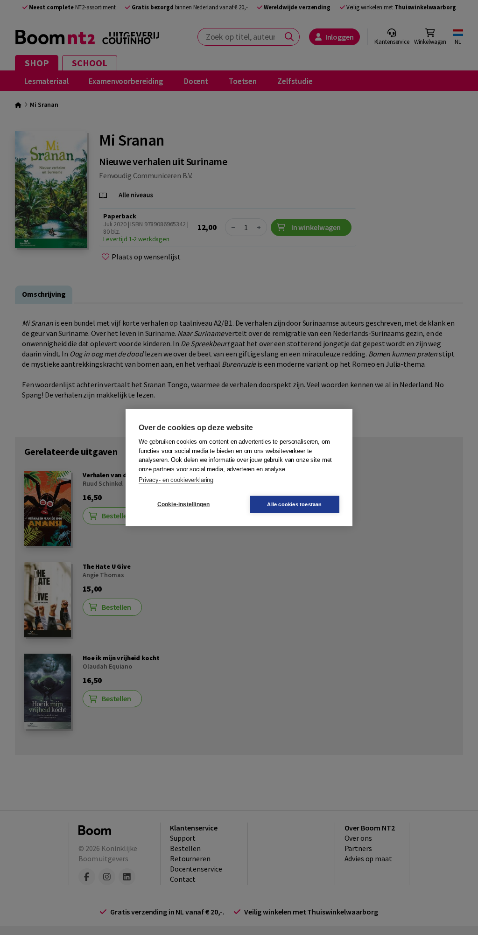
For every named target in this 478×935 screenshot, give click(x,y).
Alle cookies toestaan (294, 504)
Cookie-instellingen (183, 504)
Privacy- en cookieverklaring (176, 479)
